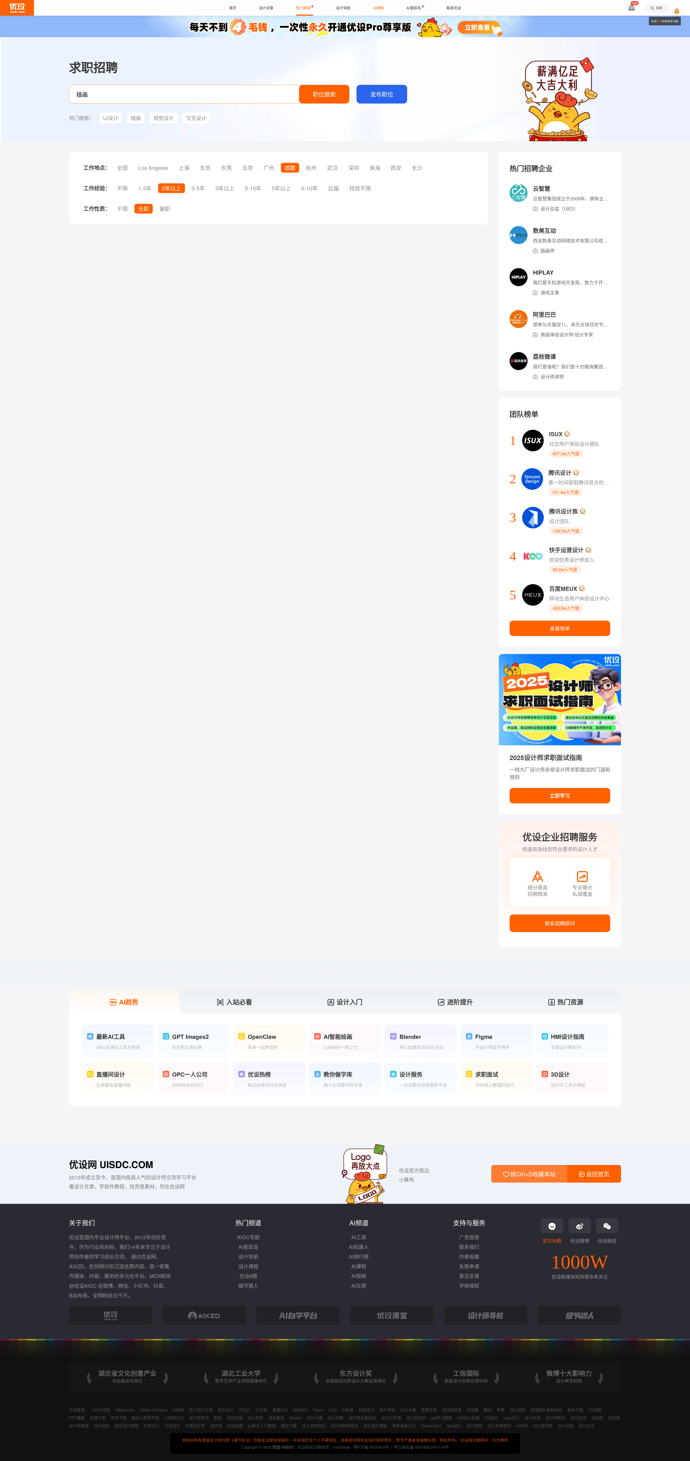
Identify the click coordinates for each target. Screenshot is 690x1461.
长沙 (417, 167)
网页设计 (226, 1409)
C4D (333, 1409)
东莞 (226, 167)
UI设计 (110, 117)
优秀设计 (151, 1425)
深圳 (353, 167)
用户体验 (387, 1409)
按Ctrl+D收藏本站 (532, 1174)
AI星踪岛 (248, 1246)
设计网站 (102, 1425)
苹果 (501, 1409)
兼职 (164, 208)
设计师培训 (416, 1417)
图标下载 (289, 1425)
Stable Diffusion (153, 1409)
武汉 (332, 167)
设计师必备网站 (362, 1417)
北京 (247, 167)
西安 (396, 167)
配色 (218, 1417)
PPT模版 (77, 1417)
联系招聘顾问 (560, 923)
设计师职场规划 (344, 1425)
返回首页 (597, 1174)
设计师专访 (199, 1417)
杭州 (311, 167)
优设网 (597, 1417)
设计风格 (565, 1425)
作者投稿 (469, 1256)
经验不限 (360, 188)
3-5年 (198, 188)
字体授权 (469, 1285)
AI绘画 (178, 1409)
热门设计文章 (201, 1409)
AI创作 (522, 1425)
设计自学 (578, 1417)
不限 (122, 188)
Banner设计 (431, 1425)
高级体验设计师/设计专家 (566, 334)
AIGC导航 (101, 1409)
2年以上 (171, 188)
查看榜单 (560, 628)
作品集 (473, 1409)
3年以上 (224, 188)
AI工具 (358, 1237)
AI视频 (358, 1275)
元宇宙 (261, 1409)
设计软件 (256, 1417)
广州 (268, 167)
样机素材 (276, 1417)
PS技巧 (491, 1417)
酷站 (488, 1409)
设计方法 (586, 1425)
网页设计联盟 (126, 1425)
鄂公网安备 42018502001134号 (421, 1447)
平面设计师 (195, 1425)
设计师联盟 (79, 1425)
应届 (333, 188)
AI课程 (358, 1266)
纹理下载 (97, 1417)
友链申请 (469, 1266)
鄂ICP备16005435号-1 (374, 1447)
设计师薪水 (555, 1417)
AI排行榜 (359, 1256)
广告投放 (469, 1237)
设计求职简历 (313, 1425)
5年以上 (281, 188)
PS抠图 (594, 1409)
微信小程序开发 (145, 1417)
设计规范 (517, 1409)
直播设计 (280, 1409)
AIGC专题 (248, 1237)
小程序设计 (174, 1417)
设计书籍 (335, 1417)
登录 (659, 21)
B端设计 (300, 1409)
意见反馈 (469, 1275)
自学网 (216, 1425)
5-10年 (253, 188)
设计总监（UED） (559, 208)
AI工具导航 (543, 1425)
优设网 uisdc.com (111, 1164)
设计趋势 (474, 1425)
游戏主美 (549, 292)
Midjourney (125, 1409)
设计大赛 (408, 1409)
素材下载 (575, 1409)
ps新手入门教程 (262, 1425)
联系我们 (469, 1246)
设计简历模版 (375, 1425)
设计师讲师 (552, 376)
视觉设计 (163, 117)
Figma (318, 1409)
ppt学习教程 (441, 1417)
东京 (205, 167)
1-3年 (144, 188)
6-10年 (309, 188)
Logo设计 (511, 1417)
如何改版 (235, 1417)
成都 (290, 167)
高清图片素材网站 (546, 1409)
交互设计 (196, 117)
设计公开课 (391, 1417)
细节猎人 (248, 1285)
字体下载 (118, 1417)
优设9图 (248, 1275)
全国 (122, 167)
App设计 (454, 1425)
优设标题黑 (452, 1409)
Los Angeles (153, 167)
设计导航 (248, 1256)
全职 (143, 208)
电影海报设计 (404, 1425)
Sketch (295, 1417)
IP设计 (244, 1409)
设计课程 (248, 1266)
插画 (136, 117)
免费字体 (429, 1409)
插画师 (547, 250)
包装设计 (366, 1409)
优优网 (614, 1417)
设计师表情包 (499, 1425)
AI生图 (358, 1285)
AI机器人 (359, 1246)
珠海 (374, 167)
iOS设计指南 (468, 1417)
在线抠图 (235, 1425)
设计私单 (532, 1417)
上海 (184, 167)
